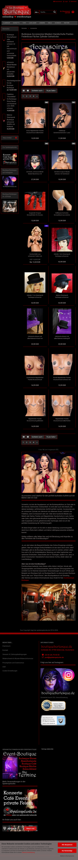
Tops (24, 23)
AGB (4, 667)
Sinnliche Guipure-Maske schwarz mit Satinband (62, 173)
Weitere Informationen (67, 856)
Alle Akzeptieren (67, 845)
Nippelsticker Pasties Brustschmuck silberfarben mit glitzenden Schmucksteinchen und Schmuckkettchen (62, 420)
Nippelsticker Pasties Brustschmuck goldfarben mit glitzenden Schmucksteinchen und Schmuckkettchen (35, 420)
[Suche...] (55, 12)
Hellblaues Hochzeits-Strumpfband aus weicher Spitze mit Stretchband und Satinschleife (61, 214)
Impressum (6, 646)
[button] (57, 1)
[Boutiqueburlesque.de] (16, 11)
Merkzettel (73, 1)
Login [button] (66, 1)
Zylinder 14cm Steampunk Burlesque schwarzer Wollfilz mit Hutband (62, 255)
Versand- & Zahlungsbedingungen (14, 654)
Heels (50, 23)
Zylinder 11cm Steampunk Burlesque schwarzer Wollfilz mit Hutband (35, 296)
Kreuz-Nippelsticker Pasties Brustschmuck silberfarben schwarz (35, 132)
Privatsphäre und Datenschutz (13, 663)
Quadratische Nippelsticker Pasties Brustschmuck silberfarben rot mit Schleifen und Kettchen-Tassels (35, 379)
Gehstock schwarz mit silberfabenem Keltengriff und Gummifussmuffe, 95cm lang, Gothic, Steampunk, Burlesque (62, 337)
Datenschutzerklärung (28, 852)
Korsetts (16, 23)
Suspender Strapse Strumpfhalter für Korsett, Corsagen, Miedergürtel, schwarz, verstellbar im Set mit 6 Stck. (35, 214)
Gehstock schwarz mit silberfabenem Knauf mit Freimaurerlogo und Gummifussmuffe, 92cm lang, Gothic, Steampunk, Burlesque (35, 337)
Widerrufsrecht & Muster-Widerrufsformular (17, 659)
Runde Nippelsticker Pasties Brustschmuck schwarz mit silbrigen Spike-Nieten (62, 379)
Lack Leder (32, 23)
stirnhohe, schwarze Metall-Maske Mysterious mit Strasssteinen (35, 173)
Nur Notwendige (67, 851)
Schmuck (58, 23)
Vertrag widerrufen (47, 749)
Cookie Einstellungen (9, 671)
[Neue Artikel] (16, 138)
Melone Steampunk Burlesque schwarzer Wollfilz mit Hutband (62, 296)
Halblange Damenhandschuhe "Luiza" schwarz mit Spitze (62, 132)
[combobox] (37, 91)
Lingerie (42, 23)
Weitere (66, 23)
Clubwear (6, 23)
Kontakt (5, 650)
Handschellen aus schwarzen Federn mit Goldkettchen (35, 255)
